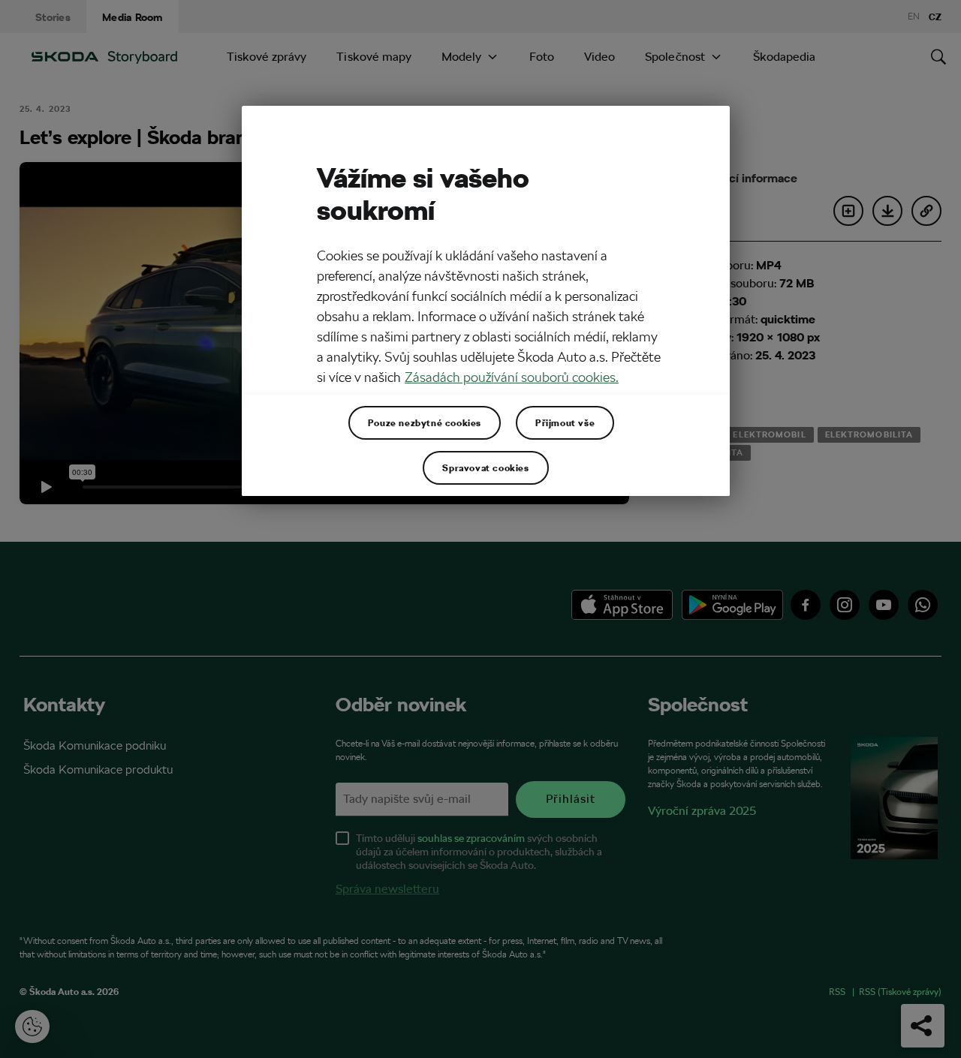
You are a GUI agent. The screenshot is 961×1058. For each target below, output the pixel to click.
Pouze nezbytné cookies (424, 422)
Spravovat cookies (485, 467)
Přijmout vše (565, 422)
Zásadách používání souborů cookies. (512, 377)
